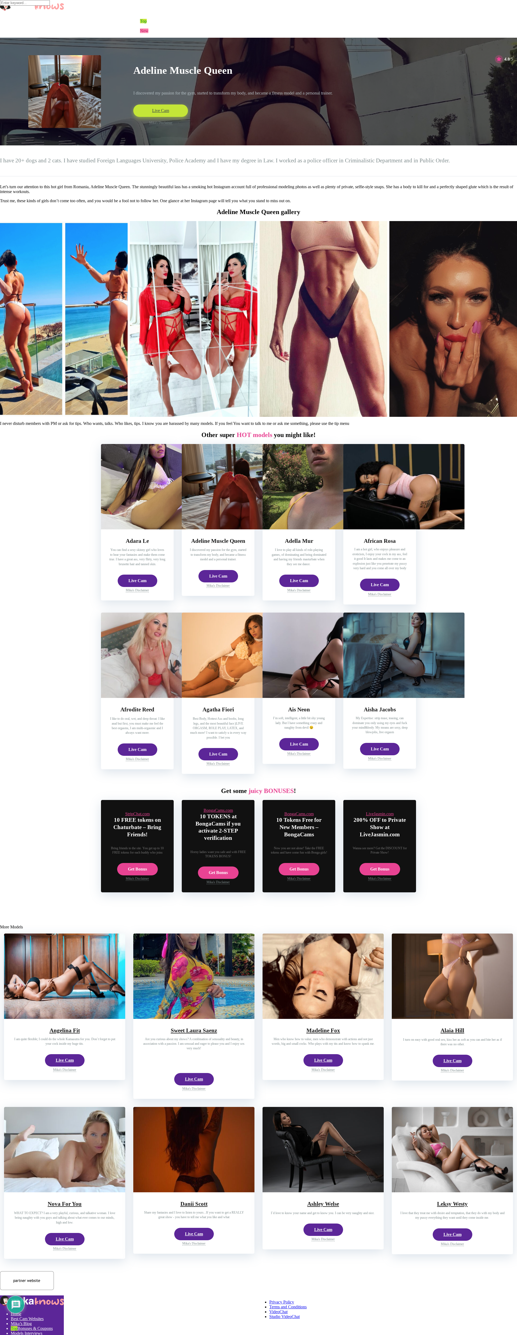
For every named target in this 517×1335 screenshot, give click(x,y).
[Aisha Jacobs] (403, 696)
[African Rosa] (403, 528)
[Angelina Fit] (64, 1017)
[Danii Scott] (193, 1191)
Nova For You (65, 1204)
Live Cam (160, 110)
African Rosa (380, 541)
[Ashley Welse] (323, 1191)
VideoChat (278, 1311)
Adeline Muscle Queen (218, 541)
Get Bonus (137, 869)
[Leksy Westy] (452, 1191)
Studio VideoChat (284, 1316)
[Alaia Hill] (452, 1017)
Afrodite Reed (137, 709)
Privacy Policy (281, 1302)
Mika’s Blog (21, 1323)
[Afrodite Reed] (161, 696)
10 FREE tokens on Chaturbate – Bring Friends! (137, 827)
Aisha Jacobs (380, 709)
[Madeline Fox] (323, 1017)
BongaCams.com (218, 810)
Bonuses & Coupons (35, 1328)
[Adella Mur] (323, 528)
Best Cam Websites (27, 1318)
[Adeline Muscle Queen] (242, 528)
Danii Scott (194, 1204)
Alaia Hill (452, 1030)
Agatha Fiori (218, 709)
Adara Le (137, 541)
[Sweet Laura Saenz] (193, 1017)
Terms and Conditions (288, 1307)
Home (16, 1314)
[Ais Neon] (323, 696)
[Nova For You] (64, 1191)
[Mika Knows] (32, 1304)
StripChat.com (137, 814)
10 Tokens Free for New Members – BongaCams (299, 827)
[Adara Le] (161, 528)
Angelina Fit (65, 1030)
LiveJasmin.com (380, 814)
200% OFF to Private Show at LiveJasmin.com (380, 827)
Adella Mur (299, 541)
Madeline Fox (323, 1030)
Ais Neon (299, 709)
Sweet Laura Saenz (194, 1030)
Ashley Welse (323, 1204)
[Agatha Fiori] (242, 696)
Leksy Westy (452, 1204)
